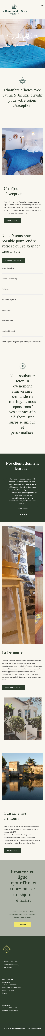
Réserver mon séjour (13, 687)
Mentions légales (8, 990)
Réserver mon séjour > (10, 1010)
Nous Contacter (7, 979)
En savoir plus (12, 220)
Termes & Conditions (9, 985)
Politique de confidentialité (11, 987)
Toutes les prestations (13, 260)
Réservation (22, 924)
